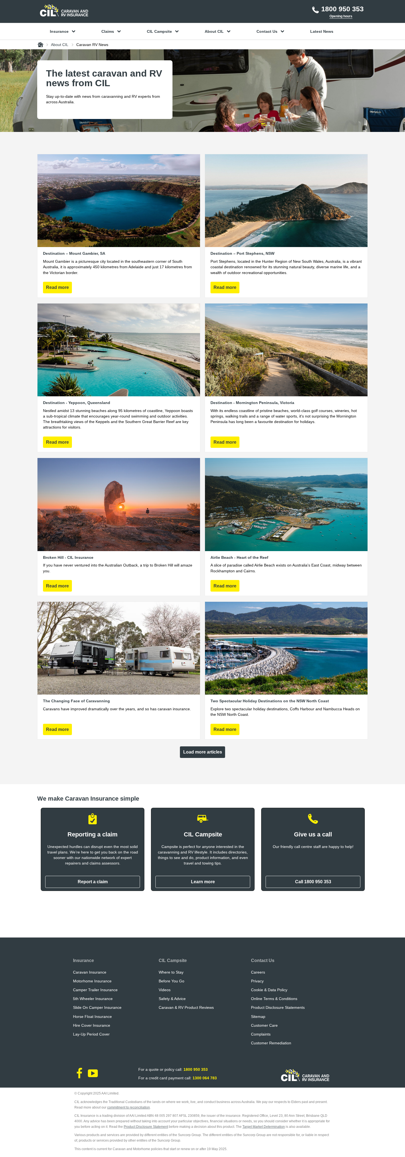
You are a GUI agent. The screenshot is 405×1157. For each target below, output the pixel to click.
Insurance (83, 960)
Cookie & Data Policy (269, 990)
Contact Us (262, 960)
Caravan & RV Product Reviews (186, 1007)
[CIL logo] (64, 10)
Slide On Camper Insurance (97, 1007)
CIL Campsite (173, 960)
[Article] (118, 225)
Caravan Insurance (89, 972)
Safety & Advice (172, 998)
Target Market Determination (263, 1127)
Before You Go (171, 981)
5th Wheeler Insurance (93, 998)
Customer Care (264, 1025)
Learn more (203, 881)
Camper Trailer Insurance (95, 990)
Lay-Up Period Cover (91, 1034)
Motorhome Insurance (92, 981)
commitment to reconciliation (128, 1107)
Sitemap (258, 1016)
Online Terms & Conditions (274, 998)
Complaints (261, 1034)
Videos (165, 990)
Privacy (257, 981)
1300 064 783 (205, 1078)
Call (313, 881)
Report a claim (93, 881)
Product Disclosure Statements (278, 1007)
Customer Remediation (271, 1043)
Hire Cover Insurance (91, 1025)
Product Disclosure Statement (146, 1127)
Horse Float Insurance (92, 1016)
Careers (258, 972)
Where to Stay (171, 972)
